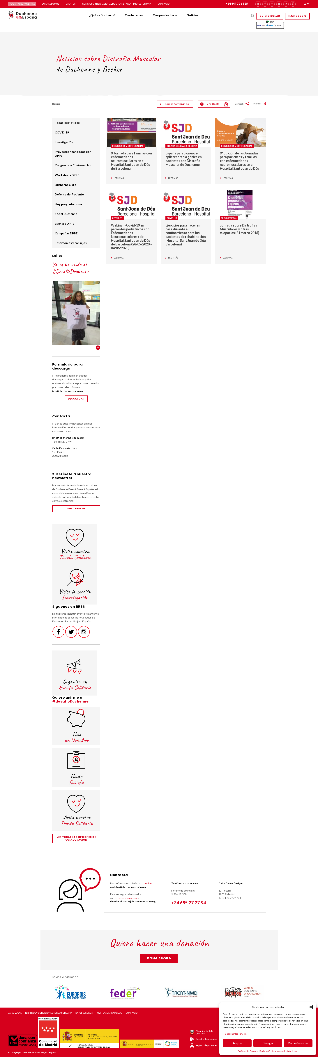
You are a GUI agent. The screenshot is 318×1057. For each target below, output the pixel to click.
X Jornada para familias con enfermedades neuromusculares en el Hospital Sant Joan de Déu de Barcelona (131, 160)
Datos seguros (84, 1013)
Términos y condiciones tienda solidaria (48, 1013)
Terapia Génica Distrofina (182, 146)
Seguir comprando (177, 104)
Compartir (239, 104)
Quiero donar (269, 16)
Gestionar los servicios (236, 1033)
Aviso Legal (292, 1051)
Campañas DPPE (66, 233)
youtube (279, 4)
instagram (272, 4)
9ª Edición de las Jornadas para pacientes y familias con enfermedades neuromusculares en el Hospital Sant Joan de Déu (239, 160)
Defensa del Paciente (69, 194)
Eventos (70, 3)
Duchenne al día (65, 184)
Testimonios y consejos (71, 243)
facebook (265, 4)
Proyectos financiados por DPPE (73, 153)
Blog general (229, 218)
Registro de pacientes (22, 3)
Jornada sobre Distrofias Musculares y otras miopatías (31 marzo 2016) (239, 229)
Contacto (164, 3)
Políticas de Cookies (248, 1051)
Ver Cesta (210, 104)
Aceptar (237, 1043)
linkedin (286, 4)
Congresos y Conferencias (128, 146)
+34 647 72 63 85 (237, 3)
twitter (258, 4)
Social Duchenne (66, 213)
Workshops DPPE (67, 175)
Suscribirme (76, 508)
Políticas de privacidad (109, 1013)
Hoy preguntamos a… (69, 204)
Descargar (76, 398)
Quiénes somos (50, 3)
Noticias (192, 15)
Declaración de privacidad (272, 1051)
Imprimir (257, 103)
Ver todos (98, 347)
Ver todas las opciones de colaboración (76, 838)
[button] (310, 1007)
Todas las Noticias (67, 122)
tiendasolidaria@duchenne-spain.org (133, 901)
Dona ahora (159, 958)
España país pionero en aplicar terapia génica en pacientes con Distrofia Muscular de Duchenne (183, 159)
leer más (119, 178)
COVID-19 (117, 218)
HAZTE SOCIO (297, 16)
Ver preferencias (298, 1043)
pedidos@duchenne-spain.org (128, 887)
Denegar (267, 1043)
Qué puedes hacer (165, 15)
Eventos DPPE (64, 223)
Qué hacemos (134, 15)
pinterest (293, 4)
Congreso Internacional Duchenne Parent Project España (116, 3)
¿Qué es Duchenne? (102, 15)
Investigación (64, 142)
